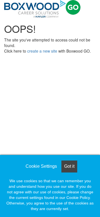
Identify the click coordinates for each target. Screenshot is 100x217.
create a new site (42, 51)
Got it (69, 166)
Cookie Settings (41, 166)
